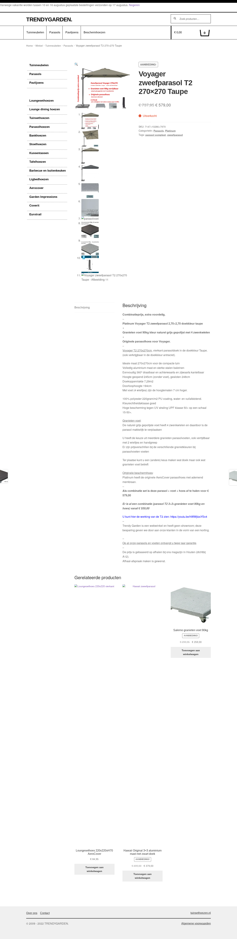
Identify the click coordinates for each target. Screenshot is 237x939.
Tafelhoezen (37, 161)
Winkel (39, 45)
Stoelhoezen (37, 144)
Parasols (54, 32)
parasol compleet (155, 135)
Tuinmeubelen (35, 32)
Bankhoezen (37, 135)
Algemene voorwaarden (196, 923)
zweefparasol (175, 135)
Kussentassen (39, 153)
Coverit (34, 205)
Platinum (170, 130)
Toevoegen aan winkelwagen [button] (94, 869)
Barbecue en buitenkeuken (47, 170)
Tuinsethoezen (39, 118)
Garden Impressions (43, 196)
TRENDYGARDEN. (49, 19)
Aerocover (36, 188)
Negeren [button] (134, 5)
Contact (45, 913)
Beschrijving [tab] (82, 307)
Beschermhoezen (94, 32)
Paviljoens (71, 32)
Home (29, 45)
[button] (76, 64)
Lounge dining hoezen (44, 109)
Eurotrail (35, 214)
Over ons (31, 913)
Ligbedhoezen (39, 179)
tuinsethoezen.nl (201, 912)
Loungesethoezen (41, 100)
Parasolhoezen (39, 127)
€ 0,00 (190, 33)
